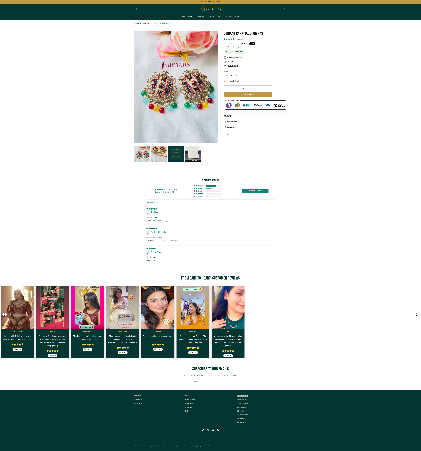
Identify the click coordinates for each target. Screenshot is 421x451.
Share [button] (228, 134)
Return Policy (138, 399)
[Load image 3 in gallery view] (176, 154)
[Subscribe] (227, 381)
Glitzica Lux (240, 411)
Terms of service (184, 446)
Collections (188, 407)
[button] (136, 9)
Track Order (137, 396)
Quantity (226, 71)
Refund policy (162, 446)
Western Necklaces (242, 403)
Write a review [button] (255, 191)
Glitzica (141, 446)
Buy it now (248, 94)
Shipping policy (196, 446)
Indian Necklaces (242, 407)
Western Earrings (242, 399)
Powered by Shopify (150, 446)
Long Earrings (241, 419)
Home (136, 23)
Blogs (186, 411)
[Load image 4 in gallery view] (193, 154)
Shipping (236, 47)
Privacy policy (173, 446)
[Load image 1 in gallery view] (142, 154)
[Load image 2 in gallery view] (159, 154)
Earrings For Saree (148, 23)
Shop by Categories (190, 399)
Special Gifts (189, 403)
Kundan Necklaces (242, 423)
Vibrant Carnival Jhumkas (168, 23)
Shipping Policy (138, 403)
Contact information (209, 446)
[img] (151, 209)
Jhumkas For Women (242, 415)
